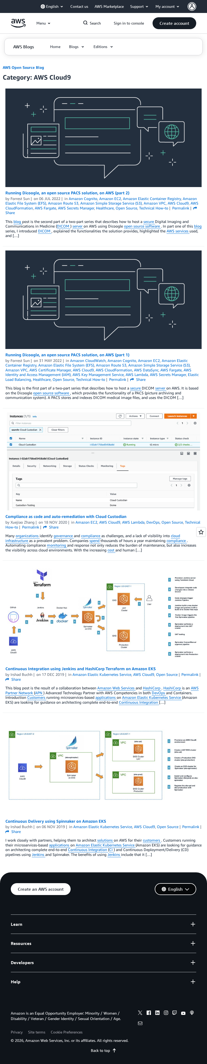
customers (152, 840)
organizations (28, 535)
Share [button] (140, 379)
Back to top (100, 1050)
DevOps (159, 692)
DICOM (63, 226)
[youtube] (183, 1013)
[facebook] (149, 1013)
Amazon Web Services (116, 688)
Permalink (180, 208)
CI (111, 849)
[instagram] (166, 1013)
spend (95, 540)
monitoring (57, 545)
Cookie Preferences (66, 1032)
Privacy (17, 1032)
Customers (36, 697)
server (78, 226)
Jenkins (38, 854)
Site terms (36, 1032)
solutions (105, 840)
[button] (174, 23)
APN (39, 692)
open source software (142, 226)
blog (17, 221)
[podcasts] (192, 1013)
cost (111, 550)
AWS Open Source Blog (23, 67)
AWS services (178, 231)
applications (106, 697)
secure (149, 221)
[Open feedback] (201, 532)
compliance (91, 535)
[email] (140, 1024)
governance (64, 535)
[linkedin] (157, 1013)
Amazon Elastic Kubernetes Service (152, 697)
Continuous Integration (139, 702)
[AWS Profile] (192, 6)
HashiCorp (152, 688)
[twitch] (174, 1013)
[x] (140, 1013)
